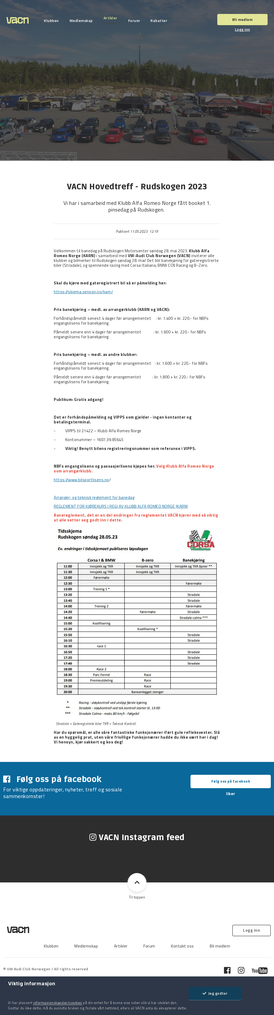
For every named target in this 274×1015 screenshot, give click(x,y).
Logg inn (242, 29)
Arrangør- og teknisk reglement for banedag (94, 497)
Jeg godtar (217, 993)
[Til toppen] (137, 882)
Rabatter (158, 20)
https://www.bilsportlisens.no (81, 480)
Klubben (51, 20)
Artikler (110, 18)
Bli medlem (242, 19)
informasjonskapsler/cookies (57, 1002)
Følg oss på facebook (230, 781)
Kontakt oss (182, 946)
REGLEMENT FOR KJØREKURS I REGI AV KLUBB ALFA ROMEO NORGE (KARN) (121, 506)
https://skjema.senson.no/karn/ (83, 292)
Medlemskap (81, 20)
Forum (134, 20)
